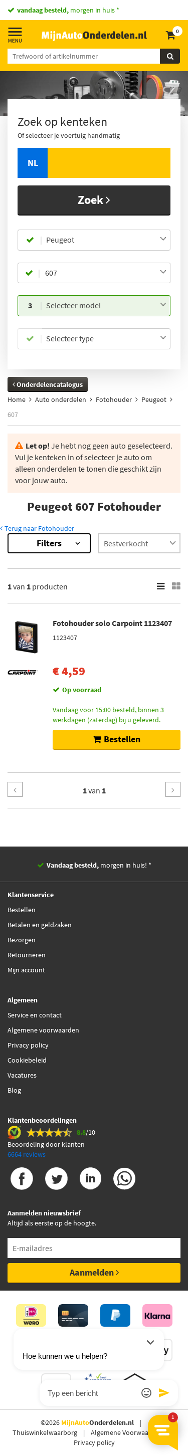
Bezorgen (22, 939)
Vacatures (22, 1075)
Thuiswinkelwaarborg (45, 1432)
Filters (49, 543)
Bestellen (22, 909)
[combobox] (106, 240)
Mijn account (26, 969)
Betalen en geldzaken (40, 924)
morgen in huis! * (99, 865)
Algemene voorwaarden (43, 1029)
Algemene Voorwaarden (126, 1432)
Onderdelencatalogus (49, 384)
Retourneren (27, 954)
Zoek (92, 199)
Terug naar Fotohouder (38, 528)
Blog (14, 1090)
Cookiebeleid (27, 1060)
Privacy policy (28, 1045)
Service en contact (35, 1014)
